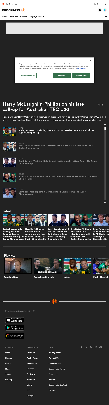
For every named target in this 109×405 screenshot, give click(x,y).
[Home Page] (13, 10)
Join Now (31, 352)
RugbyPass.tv (33, 358)
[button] (106, 16)
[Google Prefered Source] (54, 336)
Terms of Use (54, 358)
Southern (31, 379)
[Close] (91, 61)
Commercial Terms (57, 369)
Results (8, 363)
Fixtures (8, 358)
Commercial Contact (58, 385)
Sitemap (8, 379)
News (4, 16)
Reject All (61, 75)
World (29, 385)
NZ (28, 390)
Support (52, 379)
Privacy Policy (55, 352)
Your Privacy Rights (27, 75)
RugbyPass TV (37, 16)
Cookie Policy (55, 363)
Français (30, 395)
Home (7, 352)
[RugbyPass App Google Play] (54, 328)
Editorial (52, 390)
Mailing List (32, 363)
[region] (54, 70)
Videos (8, 374)
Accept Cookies (81, 75)
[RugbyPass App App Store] (54, 320)
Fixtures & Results (18, 16)
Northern (31, 374)
